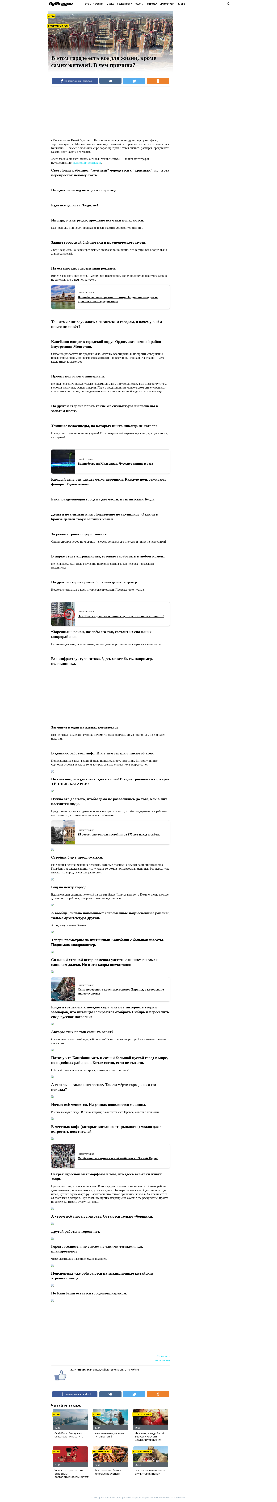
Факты (139, 3)
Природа (152, 3)
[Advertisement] (109, 112)
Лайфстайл (167, 3)
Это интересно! (94, 3)
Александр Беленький (87, 162)
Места (110, 3)
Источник (163, 1356)
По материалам (160, 1360)
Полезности (124, 3)
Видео (181, 3)
